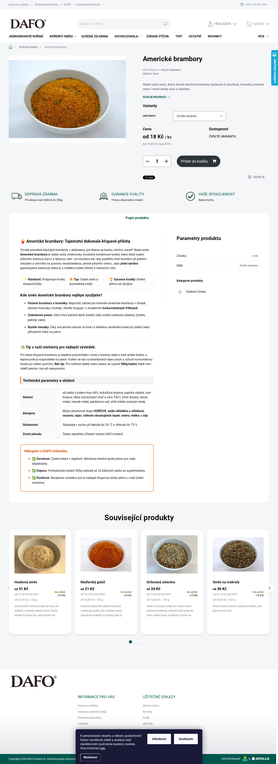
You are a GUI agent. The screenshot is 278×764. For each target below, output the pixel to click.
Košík (146, 717)
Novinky (147, 711)
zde (102, 748)
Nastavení (90, 757)
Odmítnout (159, 739)
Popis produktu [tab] (137, 218)
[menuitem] (27, 36)
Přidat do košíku (194, 161)
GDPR (67, 4)
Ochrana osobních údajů (92, 711)
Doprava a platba (19, 4)
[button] (130, 642)
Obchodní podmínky (46, 4)
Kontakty (83, 723)
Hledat (165, 23)
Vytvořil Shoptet (230, 758)
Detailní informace (154, 97)
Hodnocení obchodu (88, 4)
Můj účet (148, 723)
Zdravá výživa (151, 705)
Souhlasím (186, 739)
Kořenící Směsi (196, 291)
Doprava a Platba (88, 705)
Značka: (151, 74)
